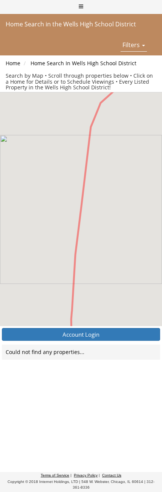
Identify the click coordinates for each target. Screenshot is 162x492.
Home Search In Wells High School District (83, 63)
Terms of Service (55, 475)
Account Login (81, 334)
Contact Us (111, 475)
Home (13, 63)
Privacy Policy (86, 475)
